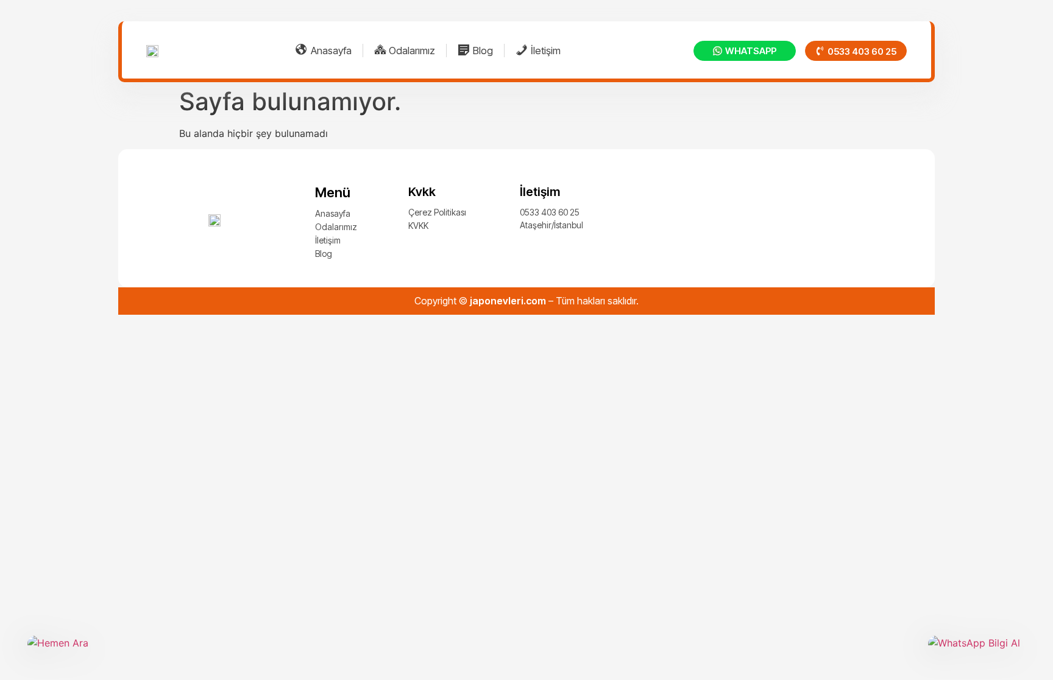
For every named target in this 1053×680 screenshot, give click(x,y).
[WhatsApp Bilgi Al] (977, 652)
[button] (856, 51)
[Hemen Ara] (76, 652)
